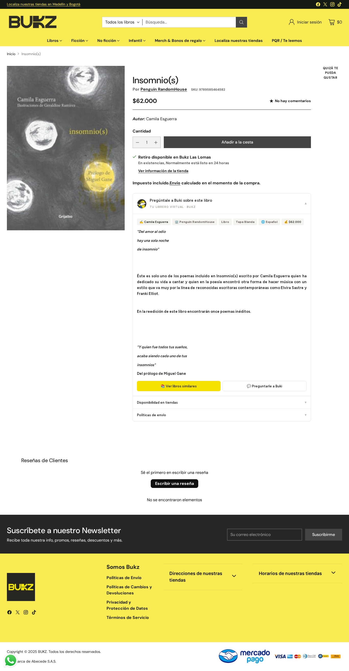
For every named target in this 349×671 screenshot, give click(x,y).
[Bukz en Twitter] (325, 5)
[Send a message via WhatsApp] (11, 660)
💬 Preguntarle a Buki (264, 386)
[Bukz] (32, 22)
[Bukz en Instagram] (332, 5)
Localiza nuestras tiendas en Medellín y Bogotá (43, 4)
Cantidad (142, 131)
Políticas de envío (222, 415)
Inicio (11, 54)
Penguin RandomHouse (164, 89)
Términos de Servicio (128, 617)
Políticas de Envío (124, 577)
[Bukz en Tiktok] (339, 5)
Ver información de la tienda (163, 171)
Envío (175, 183)
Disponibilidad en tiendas (222, 402)
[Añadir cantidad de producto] (155, 142)
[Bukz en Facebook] (318, 5)
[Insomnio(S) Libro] (66, 148)
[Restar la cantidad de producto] (137, 142)
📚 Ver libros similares (179, 386)
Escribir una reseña (174, 483)
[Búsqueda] (241, 22)
